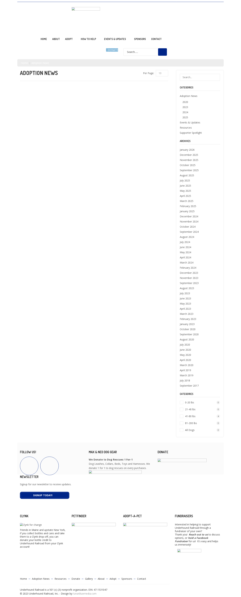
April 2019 (185, 370)
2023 (185, 107)
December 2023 (189, 272)
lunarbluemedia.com (85, 593)
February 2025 (188, 206)
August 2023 (187, 288)
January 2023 (187, 324)
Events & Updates (115, 38)
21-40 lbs (202, 409)
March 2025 (186, 201)
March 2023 (186, 313)
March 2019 (186, 375)
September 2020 (189, 334)
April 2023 (185, 308)
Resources (185, 3)
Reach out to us (198, 534)
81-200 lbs (202, 423)
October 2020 (187, 329)
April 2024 (185, 257)
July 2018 (185, 380)
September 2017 (189, 385)
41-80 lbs (202, 416)
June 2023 (185, 298)
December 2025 (189, 155)
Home (44, 38)
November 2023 (189, 278)
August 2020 (187, 339)
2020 (185, 102)
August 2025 (187, 175)
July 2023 (185, 293)
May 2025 (185, 190)
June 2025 (185, 185)
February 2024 (188, 267)
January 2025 (187, 211)
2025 (185, 117)
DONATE (112, 50)
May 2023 (185, 303)
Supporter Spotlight (191, 132)
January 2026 (187, 149)
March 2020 (186, 365)
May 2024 (185, 252)
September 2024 (189, 231)
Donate (200, 3)
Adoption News (165, 3)
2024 (185, 112)
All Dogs (202, 430)
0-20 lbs (202, 402)
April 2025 (185, 196)
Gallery (214, 3)
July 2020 (185, 344)
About (56, 38)
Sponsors (140, 38)
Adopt (113, 578)
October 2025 (187, 165)
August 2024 (187, 237)
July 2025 (185, 180)
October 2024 (187, 226)
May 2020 (185, 355)
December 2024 (189, 216)
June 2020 (185, 349)
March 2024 (186, 262)
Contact (156, 38)
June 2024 (185, 247)
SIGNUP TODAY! (42, 495)
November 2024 (189, 221)
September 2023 (189, 283)
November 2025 (189, 160)
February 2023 (188, 319)
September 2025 (189, 170)
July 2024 (185, 242)
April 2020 (185, 360)
